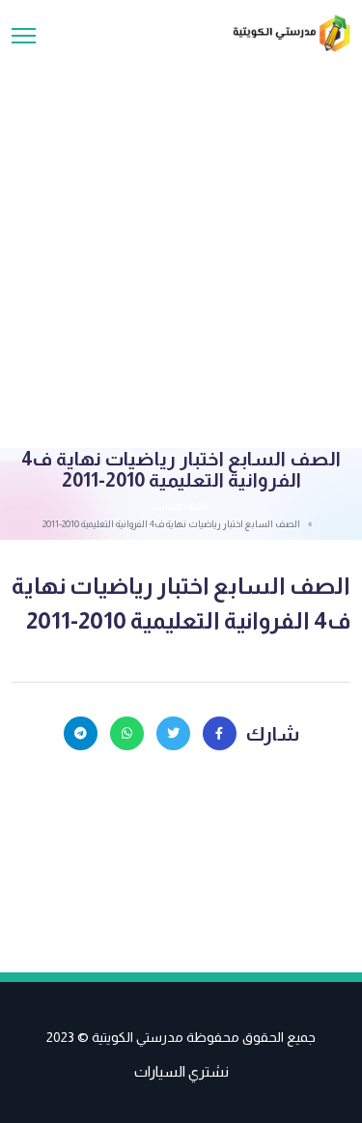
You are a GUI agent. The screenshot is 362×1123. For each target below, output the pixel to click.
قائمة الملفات (181, 506)
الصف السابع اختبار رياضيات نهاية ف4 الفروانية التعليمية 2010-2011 (181, 603)
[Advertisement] (181, 243)
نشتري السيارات (181, 1071)
